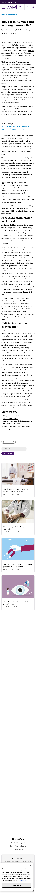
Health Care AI (18, 849)
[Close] (31, 866)
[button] (18, 2)
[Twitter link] (29, 30)
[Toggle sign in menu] (33, 7)
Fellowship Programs (18, 842)
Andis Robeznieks (9, 30)
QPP (9, 45)
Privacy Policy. (23, 880)
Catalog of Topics (7, 453)
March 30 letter (6, 274)
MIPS (16, 78)
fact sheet (25, 211)
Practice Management (9, 14)
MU (20, 70)
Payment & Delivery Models (11, 17)
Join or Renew (21, 7)
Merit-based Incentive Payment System (14, 449)
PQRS (4, 70)
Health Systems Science (18, 846)
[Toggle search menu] (27, 7)
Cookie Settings (16, 885)
